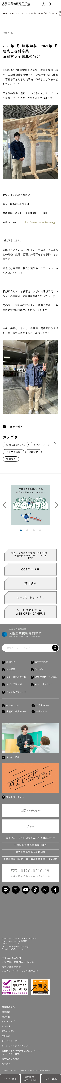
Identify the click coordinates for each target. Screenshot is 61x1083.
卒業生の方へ (42, 705)
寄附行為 (6, 1035)
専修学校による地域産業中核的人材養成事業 (30, 838)
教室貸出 (6, 1011)
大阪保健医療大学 (11, 966)
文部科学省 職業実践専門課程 (30, 845)
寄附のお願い (8, 1031)
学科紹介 (39, 669)
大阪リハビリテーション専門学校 (20, 971)
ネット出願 (51, 1078)
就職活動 (33, 451)
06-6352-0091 (14, 941)
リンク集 (6, 1026)
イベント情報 (10, 1078)
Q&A (30, 826)
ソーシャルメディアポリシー (16, 1045)
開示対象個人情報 (10, 1058)
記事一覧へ (16, 427)
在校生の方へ (13, 705)
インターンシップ (43, 444)
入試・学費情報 (14, 684)
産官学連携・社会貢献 (46, 676)
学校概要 (10, 669)
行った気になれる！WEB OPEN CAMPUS (30, 611)
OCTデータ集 (30, 569)
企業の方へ (41, 711)
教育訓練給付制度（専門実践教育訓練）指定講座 (30, 859)
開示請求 (6, 1063)
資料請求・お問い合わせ (30, 1078)
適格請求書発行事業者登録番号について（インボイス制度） (21, 1052)
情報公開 (6, 1016)
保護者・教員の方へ (16, 711)
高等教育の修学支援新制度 (30, 852)
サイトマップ (8, 1021)
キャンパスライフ (44, 684)
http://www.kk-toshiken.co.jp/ (40, 222)
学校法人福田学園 (11, 957)
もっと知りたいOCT (16, 691)
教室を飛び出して (15, 796)
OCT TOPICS (41, 661)
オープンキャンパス (30, 597)
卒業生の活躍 (13, 451)
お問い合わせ (30, 810)
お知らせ (10, 661)
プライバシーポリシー (13, 1040)
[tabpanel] (30, 505)
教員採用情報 (8, 1006)
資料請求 (30, 583)
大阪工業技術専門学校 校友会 (18, 962)
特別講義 (11, 458)
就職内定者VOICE (15, 444)
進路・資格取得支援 (16, 676)
